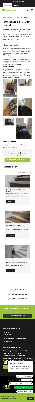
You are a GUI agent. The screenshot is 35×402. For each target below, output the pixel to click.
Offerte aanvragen (16, 315)
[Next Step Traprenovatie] (9, 10)
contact (8, 147)
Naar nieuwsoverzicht (25, 172)
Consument (7, 5)
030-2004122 (10, 341)
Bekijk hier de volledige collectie (17, 159)
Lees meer (11, 201)
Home (4, 17)
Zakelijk (16, 5)
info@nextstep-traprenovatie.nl (16, 338)
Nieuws (10, 17)
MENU (28, 10)
